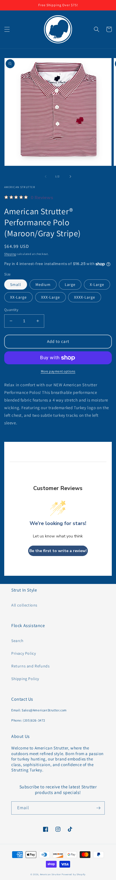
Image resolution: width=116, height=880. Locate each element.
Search (17, 640)
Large (70, 284)
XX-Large (18, 297)
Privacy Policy (23, 653)
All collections (24, 605)
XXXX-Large (84, 297)
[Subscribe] (98, 808)
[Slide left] (45, 176)
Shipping (10, 254)
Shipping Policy (25, 678)
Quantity (11, 309)
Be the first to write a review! (58, 550)
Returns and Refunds (30, 666)
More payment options (58, 371)
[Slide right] (70, 176)
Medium (43, 284)
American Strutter (50, 874)
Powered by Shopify (74, 874)
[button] (7, 29)
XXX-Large (50, 297)
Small (15, 284)
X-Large (97, 284)
